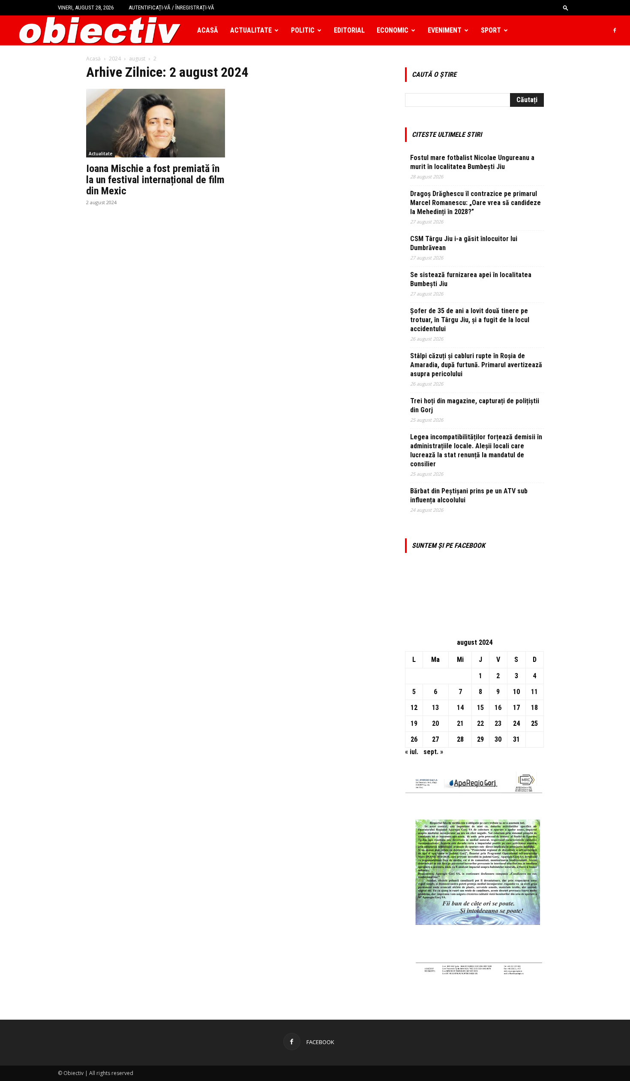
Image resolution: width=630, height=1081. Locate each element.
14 (460, 708)
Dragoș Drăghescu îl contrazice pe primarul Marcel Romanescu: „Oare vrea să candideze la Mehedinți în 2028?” (475, 203)
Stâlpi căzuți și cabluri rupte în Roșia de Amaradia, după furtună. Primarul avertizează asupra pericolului (476, 365)
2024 (115, 58)
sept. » (433, 752)
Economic (392, 30)
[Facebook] (614, 30)
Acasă (207, 30)
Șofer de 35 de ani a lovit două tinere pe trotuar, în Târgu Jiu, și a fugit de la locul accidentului (469, 320)
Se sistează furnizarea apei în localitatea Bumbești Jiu (470, 279)
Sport (491, 30)
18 (534, 708)
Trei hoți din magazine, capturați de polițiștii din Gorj (474, 405)
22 (480, 723)
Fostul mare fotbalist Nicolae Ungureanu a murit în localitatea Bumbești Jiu (472, 162)
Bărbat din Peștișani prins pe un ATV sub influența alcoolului (469, 495)
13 (435, 708)
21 (460, 723)
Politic (303, 30)
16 (498, 708)
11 (534, 692)
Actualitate (251, 30)
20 (435, 723)
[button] (565, 7)
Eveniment (445, 30)
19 (414, 723)
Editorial (349, 30)
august (137, 58)
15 (480, 708)
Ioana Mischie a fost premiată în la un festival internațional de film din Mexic (155, 180)
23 (498, 723)
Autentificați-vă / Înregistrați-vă (171, 7)
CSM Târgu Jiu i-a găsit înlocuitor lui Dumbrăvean (463, 243)
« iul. (411, 752)
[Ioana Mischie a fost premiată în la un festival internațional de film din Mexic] (155, 123)
